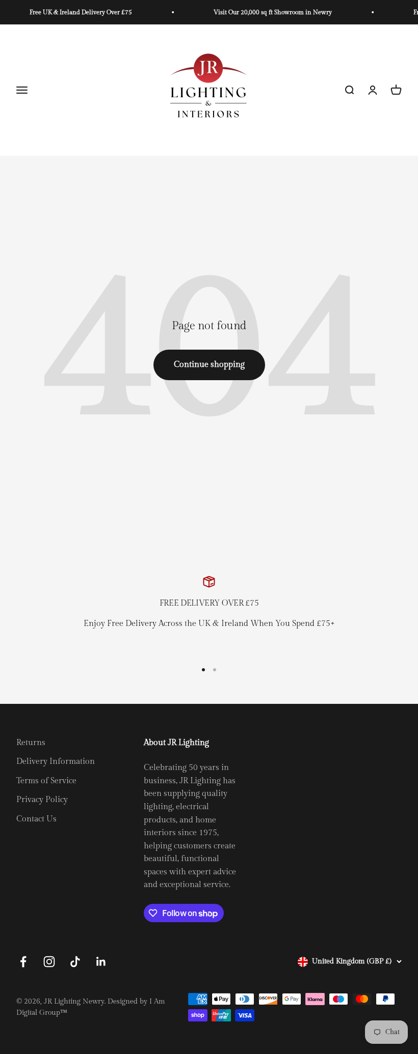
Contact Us (36, 819)
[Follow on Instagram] (49, 961)
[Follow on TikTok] (75, 961)
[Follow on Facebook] (23, 961)
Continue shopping (209, 364)
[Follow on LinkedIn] (101, 961)
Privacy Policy (42, 800)
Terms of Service (46, 781)
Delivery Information (55, 761)
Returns (30, 743)
